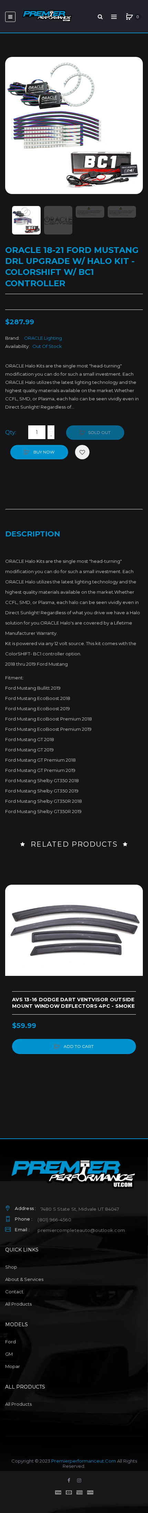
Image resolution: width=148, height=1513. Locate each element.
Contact (14, 1291)
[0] (129, 17)
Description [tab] (32, 533)
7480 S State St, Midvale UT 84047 (80, 1209)
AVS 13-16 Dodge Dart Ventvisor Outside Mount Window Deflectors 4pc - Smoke (73, 1002)
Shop (11, 1267)
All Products (18, 1304)
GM (9, 1354)
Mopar (12, 1366)
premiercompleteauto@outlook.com (81, 1230)
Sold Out (99, 432)
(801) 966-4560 (54, 1219)
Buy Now (43, 452)
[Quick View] (14, 919)
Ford (10, 1341)
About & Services (24, 1279)
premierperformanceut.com (83, 1461)
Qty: (10, 432)
